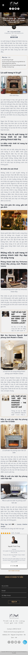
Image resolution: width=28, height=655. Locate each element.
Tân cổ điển (13, 461)
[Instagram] (13, 566)
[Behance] (15, 566)
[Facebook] (11, 566)
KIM (13, 524)
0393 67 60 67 (17, 629)
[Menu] (3, 5)
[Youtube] (17, 566)
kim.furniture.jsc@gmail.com (16, 632)
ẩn (9, 57)
